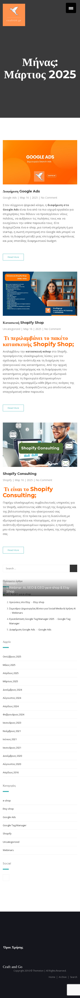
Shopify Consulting (19, 474)
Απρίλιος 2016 (11, 772)
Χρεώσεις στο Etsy (19, 602)
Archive (63, 977)
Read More (13, 257)
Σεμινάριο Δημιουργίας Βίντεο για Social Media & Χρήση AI (42, 608)
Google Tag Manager (14, 825)
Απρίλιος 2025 (11, 673)
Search (73, 977)
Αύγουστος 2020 (12, 764)
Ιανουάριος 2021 (12, 747)
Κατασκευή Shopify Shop (23, 323)
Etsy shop (38, 602)
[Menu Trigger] (71, 8)
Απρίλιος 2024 (11, 706)
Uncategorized (11, 329)
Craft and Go (12, 967)
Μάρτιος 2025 (10, 681)
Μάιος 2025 (9, 665)
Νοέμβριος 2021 (12, 731)
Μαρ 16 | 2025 (29, 197)
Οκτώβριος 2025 (12, 656)
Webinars (12, 583)
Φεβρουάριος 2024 (13, 714)
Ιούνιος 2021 (10, 739)
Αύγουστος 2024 (12, 698)
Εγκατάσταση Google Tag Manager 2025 (31, 619)
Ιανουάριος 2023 (12, 722)
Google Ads (10, 197)
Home (52, 977)
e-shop (7, 800)
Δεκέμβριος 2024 (12, 689)
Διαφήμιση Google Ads (21, 191)
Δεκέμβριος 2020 (12, 755)
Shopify (7, 480)
